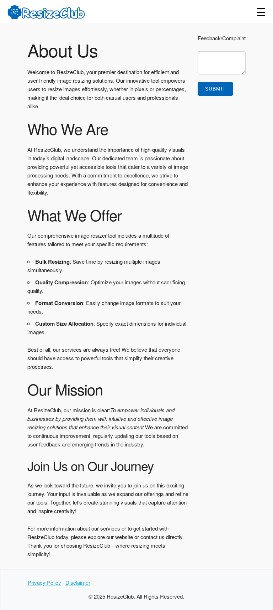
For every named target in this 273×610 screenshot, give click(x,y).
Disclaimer (77, 582)
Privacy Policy (44, 582)
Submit (215, 89)
